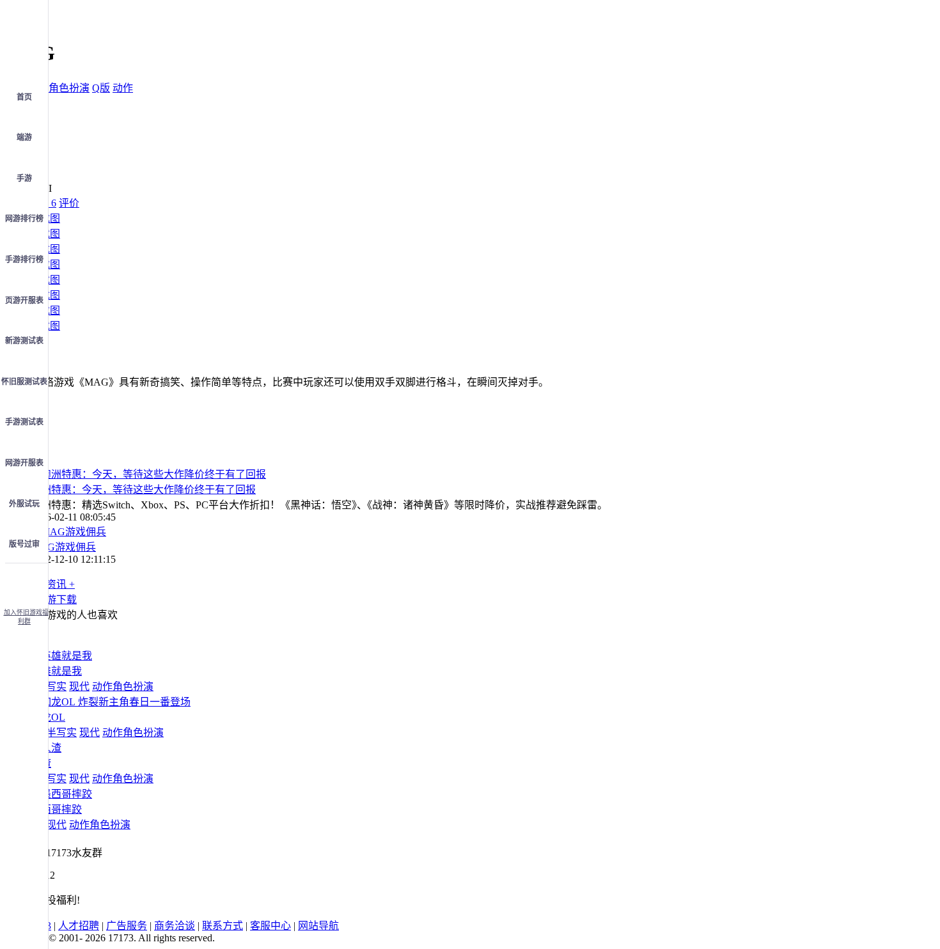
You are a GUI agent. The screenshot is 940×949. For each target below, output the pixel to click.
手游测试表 (24, 422)
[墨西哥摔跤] (61, 793)
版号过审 (24, 544)
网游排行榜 (24, 218)
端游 (24, 137)
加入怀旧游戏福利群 (26, 617)
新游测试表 (24, 340)
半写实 (61, 732)
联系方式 (222, 925)
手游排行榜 (24, 259)
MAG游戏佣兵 (63, 547)
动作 (123, 87)
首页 (24, 97)
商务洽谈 (174, 925)
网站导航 (318, 925)
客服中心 (270, 925)
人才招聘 (78, 925)
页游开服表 (24, 300)
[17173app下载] (24, 582)
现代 (79, 686)
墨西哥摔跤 (56, 809)
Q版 (101, 87)
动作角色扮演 (59, 87)
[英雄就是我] (61, 655)
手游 (24, 178)
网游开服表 (24, 463)
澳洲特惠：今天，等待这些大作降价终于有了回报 (143, 489)
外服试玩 (24, 503)
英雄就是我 (56, 671)
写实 (56, 686)
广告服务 (126, 925)
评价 (69, 203)
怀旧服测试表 (24, 381)
